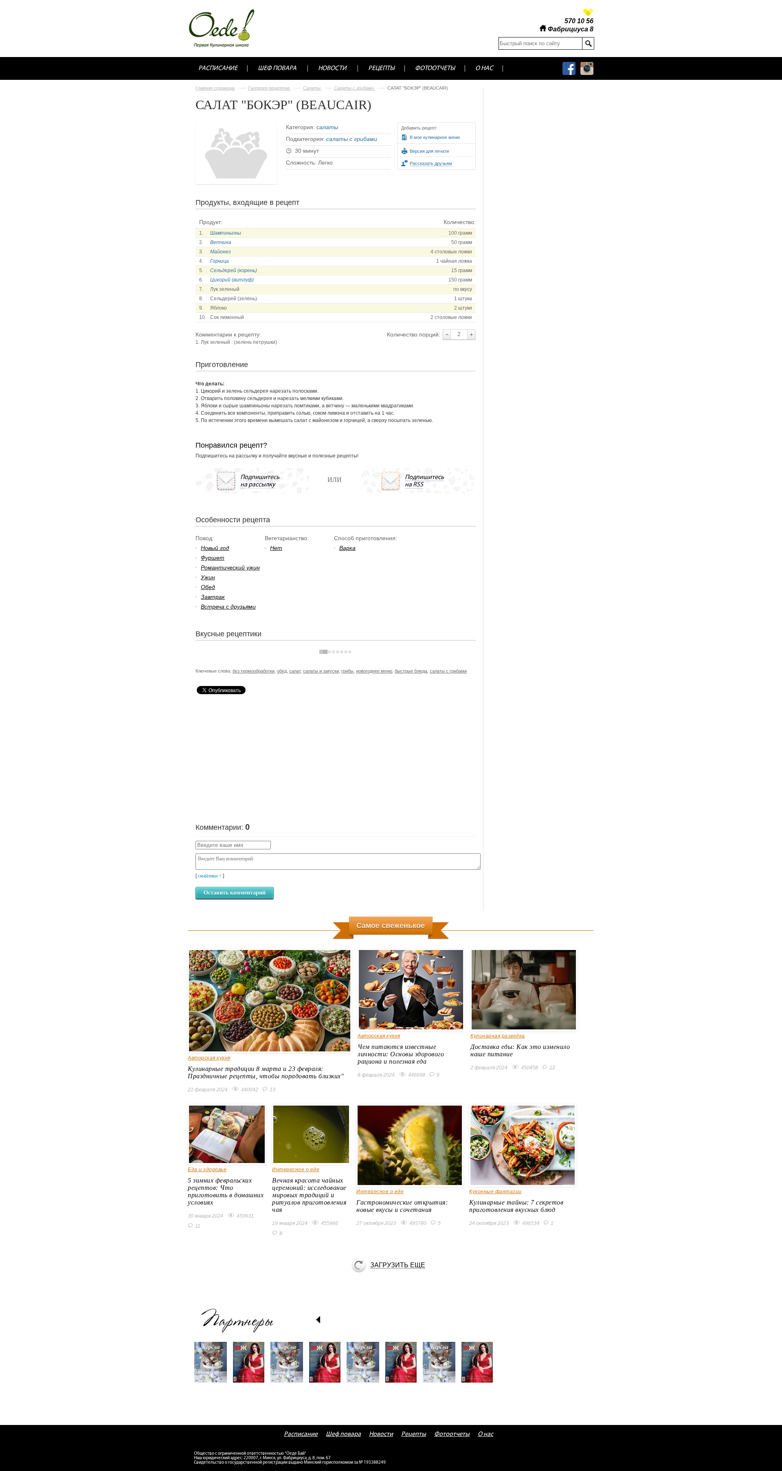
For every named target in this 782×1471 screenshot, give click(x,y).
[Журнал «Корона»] (213, 1366)
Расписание (217, 68)
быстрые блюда (411, 670)
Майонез (220, 251)
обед (282, 670)
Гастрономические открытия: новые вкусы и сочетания (402, 1206)
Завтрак (213, 597)
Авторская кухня (209, 1058)
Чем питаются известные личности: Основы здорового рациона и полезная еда (401, 1054)
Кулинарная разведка (497, 1036)
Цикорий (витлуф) (232, 279)
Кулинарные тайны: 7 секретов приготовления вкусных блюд (516, 1206)
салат (295, 670)
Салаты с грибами (354, 88)
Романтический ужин (230, 567)
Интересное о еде (295, 1169)
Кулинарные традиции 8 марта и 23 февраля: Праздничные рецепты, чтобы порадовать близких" (266, 1072)
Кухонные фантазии (495, 1191)
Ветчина (220, 242)
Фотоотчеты (435, 68)
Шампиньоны (225, 233)
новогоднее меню (374, 670)
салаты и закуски (321, 670)
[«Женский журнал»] (251, 1366)
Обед (208, 587)
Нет (276, 548)
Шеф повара (277, 68)
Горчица (219, 261)
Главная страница (215, 88)
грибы (347, 670)
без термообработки (254, 670)
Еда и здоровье (207, 1169)
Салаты (312, 88)
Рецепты (381, 68)
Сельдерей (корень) (233, 270)
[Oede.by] (227, 28)
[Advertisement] (257, 757)
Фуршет (212, 557)
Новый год (215, 548)
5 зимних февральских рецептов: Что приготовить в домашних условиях (226, 1191)
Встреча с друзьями (228, 606)
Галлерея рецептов (269, 88)
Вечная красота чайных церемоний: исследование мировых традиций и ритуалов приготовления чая (309, 1195)
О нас (484, 68)
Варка (347, 548)
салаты (327, 127)
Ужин (208, 577)
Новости (332, 68)
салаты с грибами (351, 139)
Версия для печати (429, 151)
